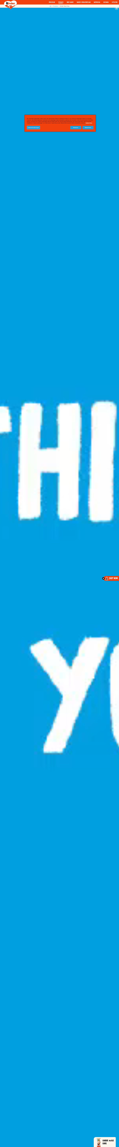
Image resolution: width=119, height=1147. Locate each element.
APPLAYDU (114, 2)
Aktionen (106, 2)
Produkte (60, 2)
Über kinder (70, 2)
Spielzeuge (52, 2)
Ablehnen (75, 127)
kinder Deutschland (50, 6)
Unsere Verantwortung (84, 2)
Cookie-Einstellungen (33, 127)
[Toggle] (103, 578)
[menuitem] (52, 2)
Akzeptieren (88, 127)
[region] (60, 123)
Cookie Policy (89, 123)
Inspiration (97, 2)
